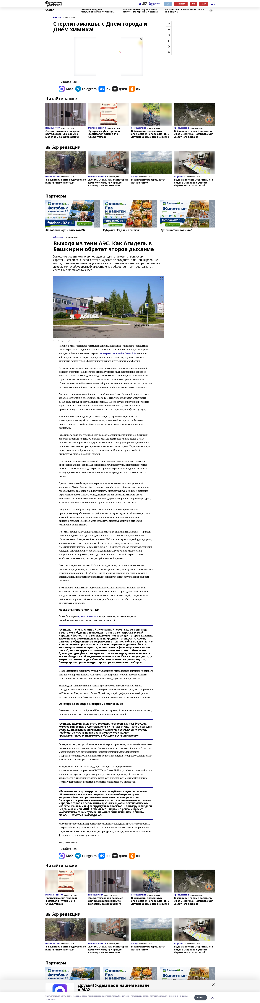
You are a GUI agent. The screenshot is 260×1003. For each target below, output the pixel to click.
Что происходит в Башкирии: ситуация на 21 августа (184, 10)
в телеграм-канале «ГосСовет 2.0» (117, 353)
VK (168, 3)
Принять (200, 997)
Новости (57, 17)
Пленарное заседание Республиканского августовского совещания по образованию (97, 10)
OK (193, 3)
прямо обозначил (88, 616)
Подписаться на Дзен (154, 3)
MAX (204, 3)
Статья (49, 9)
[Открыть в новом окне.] (66, 89)
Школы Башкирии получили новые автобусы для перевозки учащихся (140, 10)
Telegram (180, 3)
